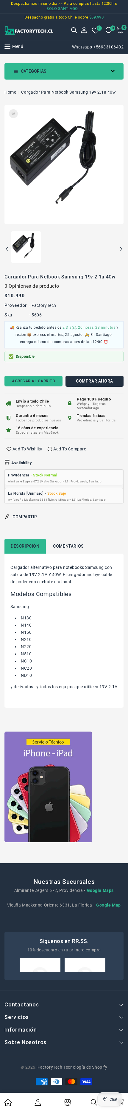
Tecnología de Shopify (85, 1067)
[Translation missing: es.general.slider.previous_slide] (7, 249)
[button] (74, 30)
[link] (8, 1104)
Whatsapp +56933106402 (98, 47)
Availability (21, 463)
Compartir (25, 516)
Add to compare (69, 449)
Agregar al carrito (33, 381)
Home (10, 92)
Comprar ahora (94, 381)
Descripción (25, 546)
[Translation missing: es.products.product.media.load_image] (26, 247)
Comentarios (68, 546)
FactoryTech (44, 305)
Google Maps (100, 890)
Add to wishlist (28, 449)
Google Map (108, 905)
